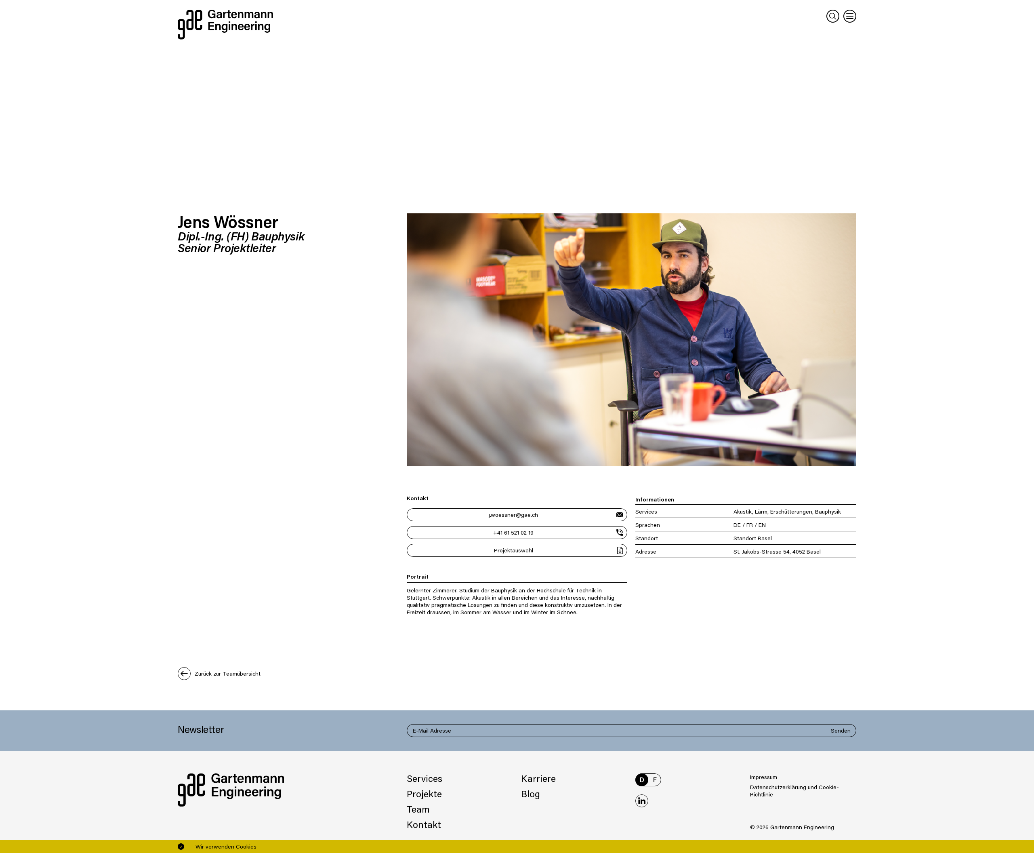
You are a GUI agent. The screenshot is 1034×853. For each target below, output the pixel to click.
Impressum (763, 777)
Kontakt (424, 824)
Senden (841, 730)
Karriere (538, 778)
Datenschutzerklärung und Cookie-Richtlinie (794, 790)
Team (418, 809)
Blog (530, 794)
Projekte (424, 794)
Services (424, 778)
